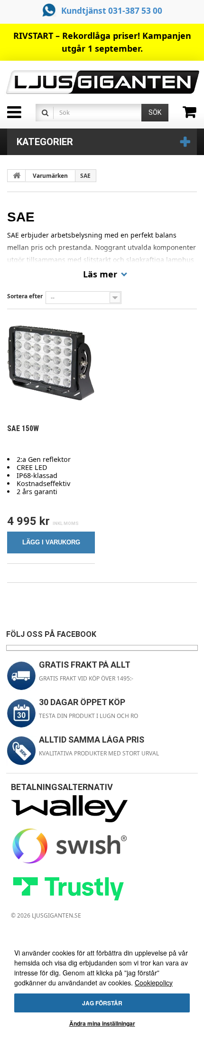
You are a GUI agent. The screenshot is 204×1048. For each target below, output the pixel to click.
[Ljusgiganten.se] (102, 82)
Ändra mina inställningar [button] (102, 1023)
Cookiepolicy (154, 982)
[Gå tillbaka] (17, 175)
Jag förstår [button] (102, 1003)
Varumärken (50, 176)
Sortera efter (25, 296)
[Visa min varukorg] (193, 115)
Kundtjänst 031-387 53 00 (111, 10)
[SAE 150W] (51, 362)
